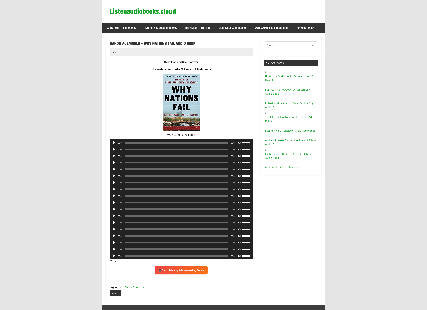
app (114, 51)
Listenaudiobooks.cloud (143, 11)
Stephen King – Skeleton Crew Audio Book (290, 130)
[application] (181, 142)
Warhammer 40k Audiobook (271, 28)
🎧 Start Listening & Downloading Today (181, 270)
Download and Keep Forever (181, 62)
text (115, 261)
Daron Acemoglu (135, 287)
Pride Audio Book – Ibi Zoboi (282, 167)
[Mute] (239, 142)
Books (115, 293)
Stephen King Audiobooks (161, 28)
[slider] (246, 142)
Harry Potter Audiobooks (121, 28)
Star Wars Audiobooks (233, 28)
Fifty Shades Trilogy (197, 28)
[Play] (114, 142)
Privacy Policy (306, 28)
